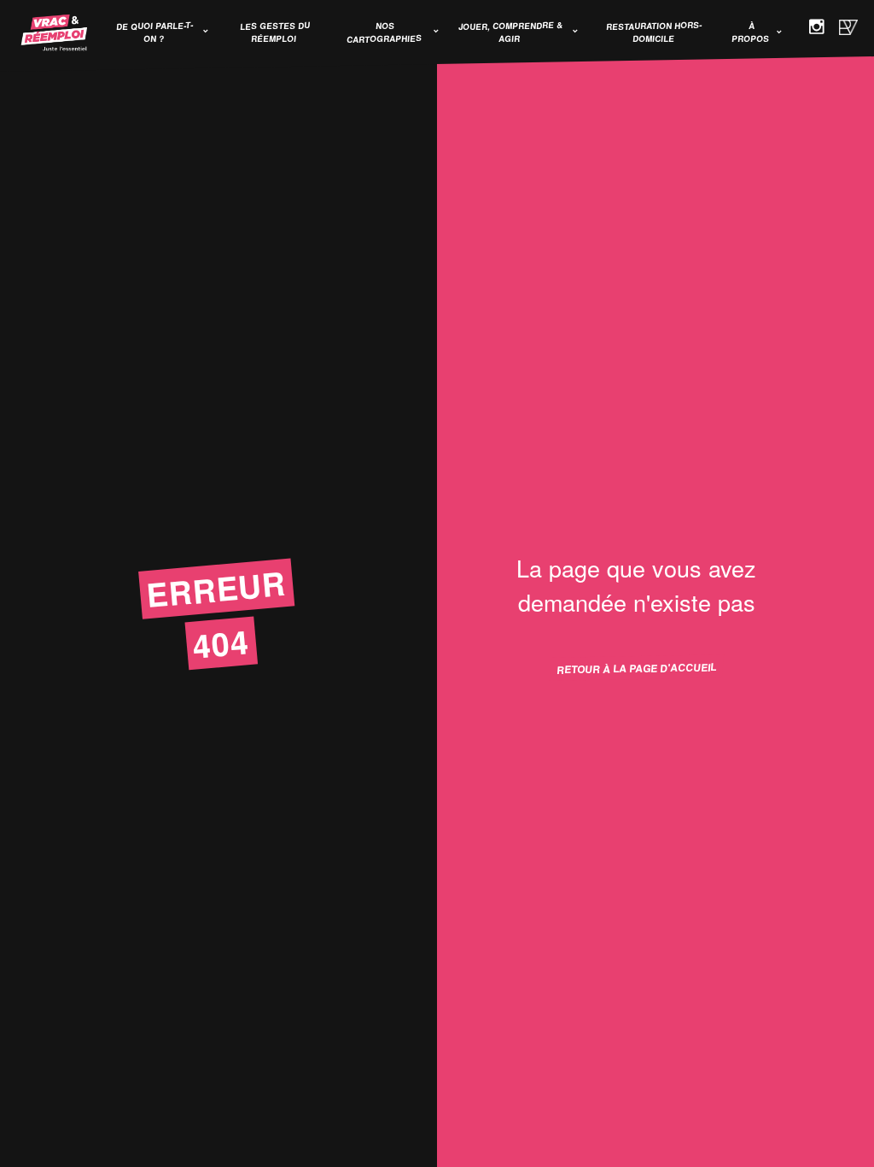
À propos (750, 32)
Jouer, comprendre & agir (510, 31)
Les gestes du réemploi (275, 31)
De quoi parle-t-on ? (154, 31)
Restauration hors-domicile (655, 31)
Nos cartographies (384, 32)
